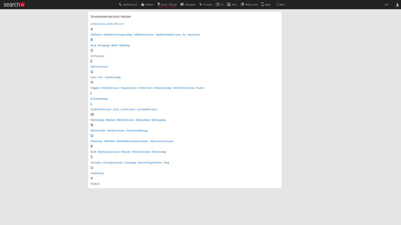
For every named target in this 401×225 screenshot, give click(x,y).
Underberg (97, 173)
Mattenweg (97, 120)
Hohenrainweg (162, 88)
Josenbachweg (99, 98)
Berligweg (103, 45)
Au (184, 34)
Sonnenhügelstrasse (150, 162)
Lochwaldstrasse (147, 109)
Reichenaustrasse (108, 151)
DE (386, 4)
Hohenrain (145, 88)
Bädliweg (124, 45)
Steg (166, 162)
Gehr (93, 77)
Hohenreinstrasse (183, 88)
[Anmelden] (397, 4)
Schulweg (130, 162)
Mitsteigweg (158, 120)
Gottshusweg (113, 77)
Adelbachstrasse (144, 34)
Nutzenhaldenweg (137, 130)
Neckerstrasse (115, 130)
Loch (116, 109)
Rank (93, 151)
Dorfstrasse (97, 56)
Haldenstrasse (110, 88)
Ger (101, 77)
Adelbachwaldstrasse (168, 34)
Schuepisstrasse (112, 162)
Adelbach (96, 34)
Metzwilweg (142, 120)
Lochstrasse (128, 109)
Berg (93, 45)
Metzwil (110, 120)
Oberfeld (109, 141)
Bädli (114, 45)
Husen (200, 88)
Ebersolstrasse (99, 66)
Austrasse (194, 34)
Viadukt (95, 183)
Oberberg (96, 141)
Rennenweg (159, 151)
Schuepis (96, 162)
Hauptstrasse (129, 88)
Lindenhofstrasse (101, 109)
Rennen (125, 151)
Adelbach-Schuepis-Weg (118, 34)
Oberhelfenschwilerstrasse (132, 141)
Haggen (95, 88)
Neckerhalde (98, 130)
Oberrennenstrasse (161, 141)
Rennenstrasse (141, 151)
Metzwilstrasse (125, 120)
